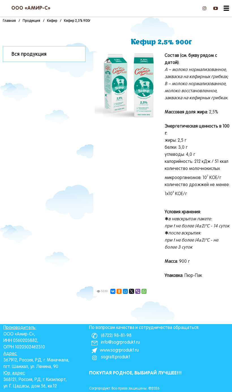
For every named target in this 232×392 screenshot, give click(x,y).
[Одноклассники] (119, 291)
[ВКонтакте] (112, 291)
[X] (131, 291)
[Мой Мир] (125, 291)
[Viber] (137, 291)
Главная (9, 21)
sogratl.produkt (115, 357)
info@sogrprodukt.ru (120, 342)
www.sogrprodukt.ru (119, 350)
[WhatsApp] (144, 291)
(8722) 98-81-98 (116, 336)
